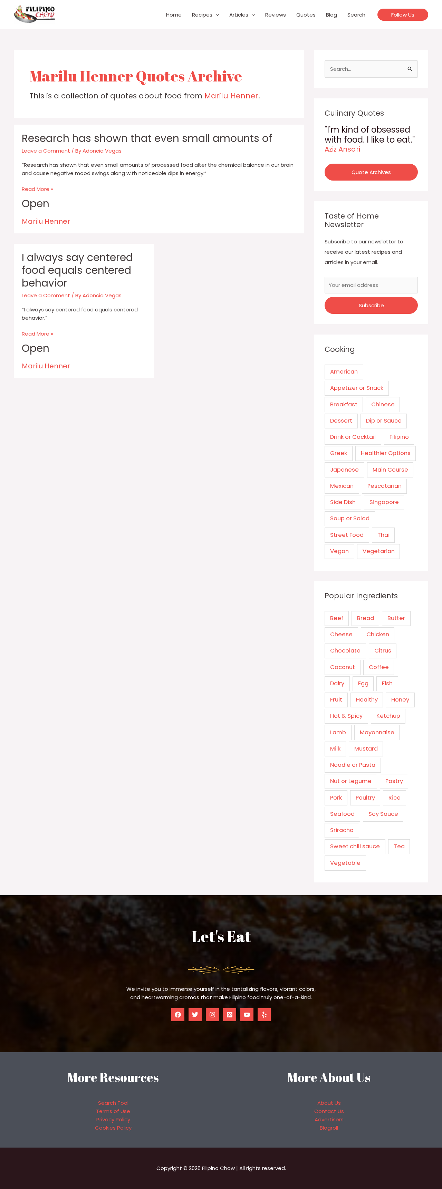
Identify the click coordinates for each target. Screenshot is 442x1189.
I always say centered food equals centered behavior (77, 270)
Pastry (394, 781)
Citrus (382, 651)
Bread (365, 618)
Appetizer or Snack (356, 388)
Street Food (347, 535)
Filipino (399, 437)
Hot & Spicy (346, 716)
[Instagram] (212, 1014)
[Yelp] (264, 1014)
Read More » (37, 189)
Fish (387, 683)
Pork (336, 798)
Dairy (337, 683)
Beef (336, 618)
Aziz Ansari (342, 149)
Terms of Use (113, 1111)
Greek (338, 453)
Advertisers (329, 1119)
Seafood (342, 814)
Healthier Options (386, 453)
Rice (394, 798)
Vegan (339, 551)
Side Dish (343, 502)
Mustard (366, 749)
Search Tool (113, 1102)
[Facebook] (177, 1014)
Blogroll (329, 1127)
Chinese (383, 404)
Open (35, 203)
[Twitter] (195, 1014)
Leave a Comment (46, 150)
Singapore (384, 502)
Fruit (336, 700)
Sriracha (342, 830)
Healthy (367, 700)
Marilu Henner (231, 96)
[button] (215, 15)
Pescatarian (384, 486)
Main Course (390, 470)
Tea (399, 846)
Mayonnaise (377, 732)
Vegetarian (379, 551)
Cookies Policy (113, 1127)
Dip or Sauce (384, 421)
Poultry (365, 798)
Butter (396, 618)
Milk (335, 749)
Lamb (338, 732)
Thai (383, 535)
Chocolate (345, 651)
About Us (329, 1102)
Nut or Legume (351, 781)
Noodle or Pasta (352, 765)
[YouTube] (246, 1014)
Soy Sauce (383, 814)
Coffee (379, 667)
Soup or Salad (349, 518)
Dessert (341, 421)
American (344, 372)
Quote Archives (371, 172)
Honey (400, 700)
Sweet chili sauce (355, 846)
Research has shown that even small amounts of (147, 138)
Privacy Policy (113, 1119)
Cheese (341, 634)
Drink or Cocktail (353, 437)
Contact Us (329, 1111)
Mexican (342, 486)
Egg (363, 683)
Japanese (344, 470)
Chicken (377, 634)
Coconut (342, 667)
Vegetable (345, 863)
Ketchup (388, 716)
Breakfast (343, 404)
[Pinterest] (229, 1014)
